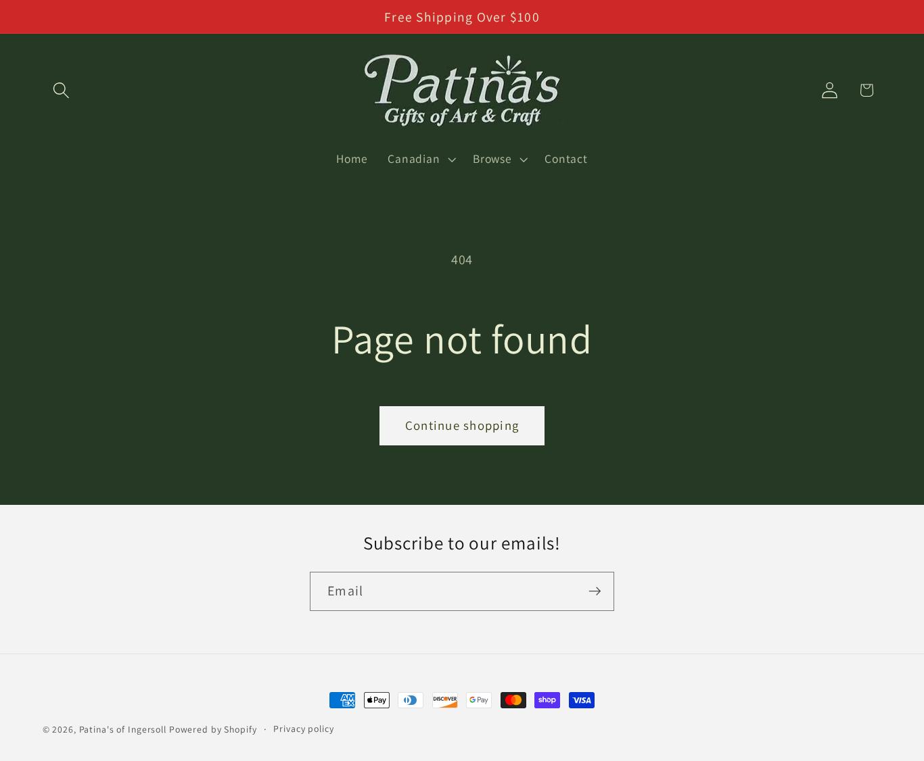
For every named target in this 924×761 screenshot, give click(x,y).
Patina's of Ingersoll (122, 729)
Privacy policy (303, 728)
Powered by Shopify (213, 729)
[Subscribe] (595, 591)
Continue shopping (462, 425)
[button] (61, 90)
